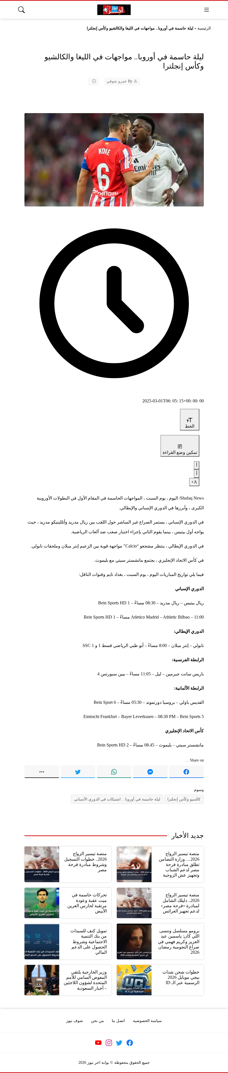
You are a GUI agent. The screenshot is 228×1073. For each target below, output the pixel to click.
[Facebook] (186, 771)
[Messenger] (150, 771)
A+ (194, 482)
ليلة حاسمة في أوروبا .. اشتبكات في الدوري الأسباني (117, 799)
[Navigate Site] (206, 9)
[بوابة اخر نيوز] (114, 9)
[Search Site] (21, 9)
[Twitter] (78, 771)
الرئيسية (204, 28)
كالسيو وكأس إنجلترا (183, 799)
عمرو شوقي (116, 81)
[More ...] (41, 771)
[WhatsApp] (114, 771)
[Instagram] (108, 1042)
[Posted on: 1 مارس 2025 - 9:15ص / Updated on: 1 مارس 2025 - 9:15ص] (90, 81)
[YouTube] (98, 1042)
